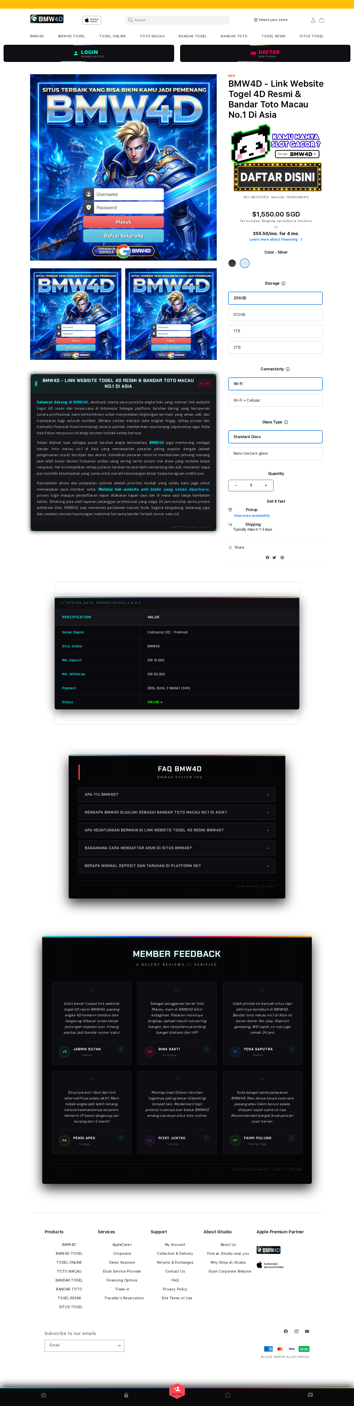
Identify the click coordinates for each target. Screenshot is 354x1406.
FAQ (175, 1280)
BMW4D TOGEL (69, 1253)
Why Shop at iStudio (228, 1262)
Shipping (268, 221)
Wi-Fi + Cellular (246, 400)
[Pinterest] (283, 558)
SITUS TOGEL (71, 1307)
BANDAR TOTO (69, 1289)
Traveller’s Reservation (124, 1298)
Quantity (276, 473)
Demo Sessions (122, 1262)
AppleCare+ (122, 1245)
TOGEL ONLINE (69, 1262)
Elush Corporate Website (230, 1271)
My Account (175, 1245)
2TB (237, 347)
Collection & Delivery (175, 1253)
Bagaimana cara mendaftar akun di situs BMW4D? (177, 848)
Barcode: (278, 197)
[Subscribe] (118, 1346)
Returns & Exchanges (175, 1262)
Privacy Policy (175, 1289)
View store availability (252, 516)
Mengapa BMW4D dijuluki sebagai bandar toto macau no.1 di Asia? (177, 812)
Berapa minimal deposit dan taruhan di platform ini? (177, 866)
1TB (236, 331)
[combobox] (177, 20)
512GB (239, 314)
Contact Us (175, 1271)
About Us (228, 1245)
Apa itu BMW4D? (177, 794)
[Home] (47, 20)
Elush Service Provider (122, 1271)
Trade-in (122, 1289)
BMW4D (69, 1245)
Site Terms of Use (177, 1298)
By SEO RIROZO (298, 1357)
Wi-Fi (238, 383)
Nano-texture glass (250, 453)
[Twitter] (275, 558)
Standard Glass (247, 436)
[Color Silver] (244, 263)
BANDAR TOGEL (69, 1280)
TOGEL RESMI (69, 1298)
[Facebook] (268, 558)
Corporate (122, 1253)
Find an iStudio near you (228, 1253)
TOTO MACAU (69, 1271)
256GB (240, 298)
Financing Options (122, 1280)
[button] (37, 36)
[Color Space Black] (232, 263)
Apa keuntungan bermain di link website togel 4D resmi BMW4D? (177, 830)
